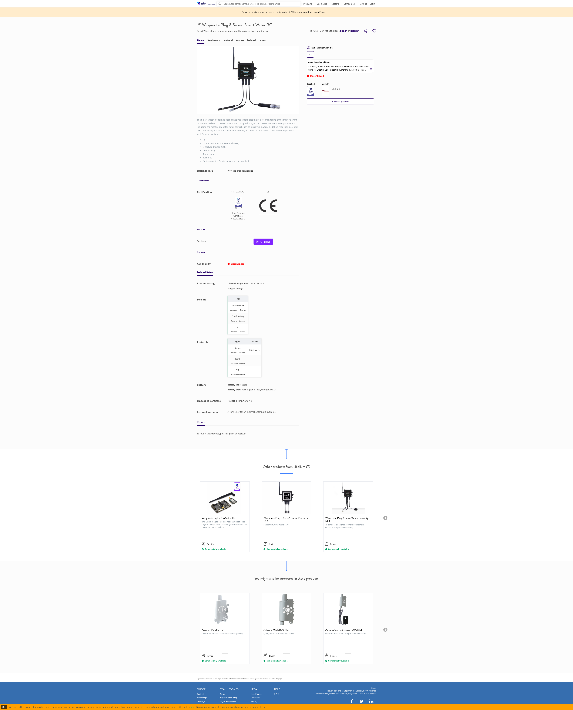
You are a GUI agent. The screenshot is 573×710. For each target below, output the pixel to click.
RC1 (310, 54)
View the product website (240, 170)
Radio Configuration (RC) (322, 48)
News (222, 694)
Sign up (363, 3)
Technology (202, 698)
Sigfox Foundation (228, 701)
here (193, 707)
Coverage (201, 701)
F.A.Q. (277, 694)
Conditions (255, 698)
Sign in (343, 30)
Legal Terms (256, 694)
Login (372, 3)
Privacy (254, 701)
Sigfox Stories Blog (228, 698)
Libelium (336, 88)
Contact (200, 694)
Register (354, 30)
